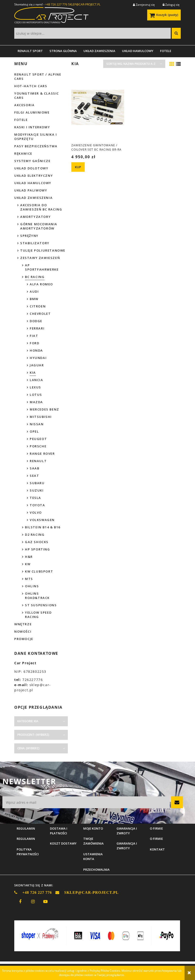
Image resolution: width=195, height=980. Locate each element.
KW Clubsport (39, 571)
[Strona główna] (51, 17)
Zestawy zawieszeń (40, 258)
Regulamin (26, 839)
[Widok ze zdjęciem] (171, 64)
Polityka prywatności (28, 851)
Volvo (36, 512)
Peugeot (38, 439)
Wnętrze (23, 624)
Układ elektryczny (33, 175)
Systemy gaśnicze (32, 161)
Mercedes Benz (44, 409)
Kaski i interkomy (32, 127)
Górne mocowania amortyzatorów (38, 226)
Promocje (23, 639)
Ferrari (37, 328)
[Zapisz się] (177, 802)
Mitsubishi (41, 417)
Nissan (37, 424)
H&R (29, 557)
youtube (45, 902)
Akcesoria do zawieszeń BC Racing (41, 207)
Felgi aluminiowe (32, 112)
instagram (33, 902)
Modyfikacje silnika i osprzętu (35, 136)
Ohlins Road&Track (37, 595)
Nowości (22, 631)
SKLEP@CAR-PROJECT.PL (84, 4)
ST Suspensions (41, 605)
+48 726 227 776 (56, 4)
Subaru (37, 483)
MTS (29, 579)
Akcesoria (24, 105)
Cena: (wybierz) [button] (28, 748)
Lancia (36, 380)
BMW (34, 299)
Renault (38, 461)
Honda (36, 350)
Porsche (38, 446)
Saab (34, 468)
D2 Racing (34, 534)
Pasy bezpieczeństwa (35, 146)
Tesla (35, 498)
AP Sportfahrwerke (41, 267)
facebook (20, 902)
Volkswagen (42, 520)
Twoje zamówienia (93, 841)
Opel (34, 431)
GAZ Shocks (37, 542)
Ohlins (32, 586)
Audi (34, 291)
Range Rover (42, 453)
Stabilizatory (34, 243)
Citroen (38, 306)
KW (27, 564)
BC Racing (34, 277)
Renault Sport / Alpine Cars (37, 76)
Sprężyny (29, 236)
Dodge (36, 321)
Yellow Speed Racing (38, 614)
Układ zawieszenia (33, 198)
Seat (34, 475)
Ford (34, 343)
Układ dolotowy (31, 168)
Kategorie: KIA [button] (27, 721)
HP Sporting (37, 549)
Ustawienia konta (93, 856)
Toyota (37, 505)
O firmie (156, 839)
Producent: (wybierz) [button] (33, 735)
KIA (33, 372)
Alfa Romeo (41, 284)
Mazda (36, 402)
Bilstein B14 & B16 (42, 527)
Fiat (34, 336)
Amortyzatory (35, 217)
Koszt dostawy (63, 843)
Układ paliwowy (30, 190)
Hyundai (38, 358)
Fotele (21, 120)
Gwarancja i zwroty (127, 845)
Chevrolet (40, 313)
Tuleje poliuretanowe (42, 250)
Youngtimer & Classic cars (36, 95)
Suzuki (37, 490)
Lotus (36, 394)
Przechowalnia (96, 869)
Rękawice (23, 153)
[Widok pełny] (178, 64)
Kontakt (157, 849)
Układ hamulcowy (32, 183)
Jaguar (37, 365)
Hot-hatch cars (30, 86)
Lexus (35, 387)
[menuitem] (30, 50)
